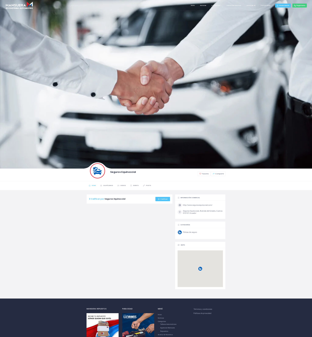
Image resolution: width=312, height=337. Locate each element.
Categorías (215, 5)
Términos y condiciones (203, 309)
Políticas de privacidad (202, 313)
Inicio (193, 5)
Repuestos (164, 331)
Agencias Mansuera (167, 328)
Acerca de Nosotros (234, 5)
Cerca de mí (250, 5)
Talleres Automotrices (168, 324)
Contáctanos (266, 5)
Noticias (203, 5)
